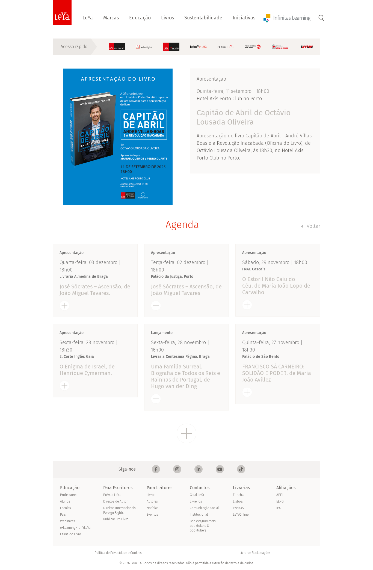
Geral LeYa (197, 495)
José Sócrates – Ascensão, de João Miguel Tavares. (95, 289)
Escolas (65, 508)
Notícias (152, 508)
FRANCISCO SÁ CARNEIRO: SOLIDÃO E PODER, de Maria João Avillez (276, 373)
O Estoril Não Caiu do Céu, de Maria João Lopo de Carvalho (276, 286)
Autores (152, 501)
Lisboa (237, 501)
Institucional (199, 514)
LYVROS (238, 508)
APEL (279, 495)
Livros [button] (167, 18)
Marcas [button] (111, 18)
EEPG (279, 501)
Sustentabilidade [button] (203, 18)
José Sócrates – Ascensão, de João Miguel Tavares (186, 289)
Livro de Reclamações (255, 553)
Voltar (313, 226)
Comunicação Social (204, 508)
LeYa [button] (87, 18)
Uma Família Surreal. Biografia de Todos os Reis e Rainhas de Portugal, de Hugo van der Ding (185, 376)
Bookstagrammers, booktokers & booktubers (203, 525)
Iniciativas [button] (244, 18)
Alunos (65, 501)
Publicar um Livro (115, 519)
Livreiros (196, 501)
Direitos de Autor (115, 501)
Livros (151, 495)
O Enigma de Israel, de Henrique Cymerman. (87, 369)
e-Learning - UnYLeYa (75, 528)
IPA (278, 508)
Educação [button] (140, 18)
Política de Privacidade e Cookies (118, 553)
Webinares (67, 521)
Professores (68, 495)
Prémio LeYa (111, 495)
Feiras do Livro (70, 534)
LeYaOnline (240, 514)
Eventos (152, 514)
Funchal (238, 495)
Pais (63, 514)
